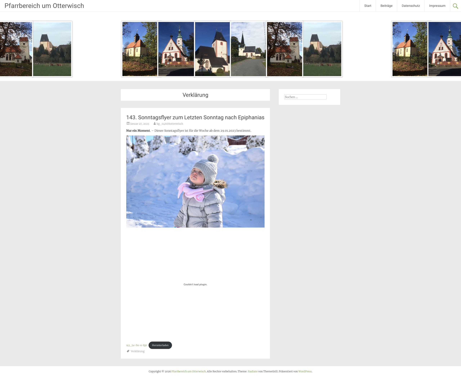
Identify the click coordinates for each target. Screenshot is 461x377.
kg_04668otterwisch (170, 123)
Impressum (437, 6)
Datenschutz (411, 6)
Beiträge (387, 6)
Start (367, 6)
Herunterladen (160, 345)
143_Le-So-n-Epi (136, 345)
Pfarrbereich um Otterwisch (44, 6)
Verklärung (137, 351)
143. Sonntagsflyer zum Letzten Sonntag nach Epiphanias (195, 117)
